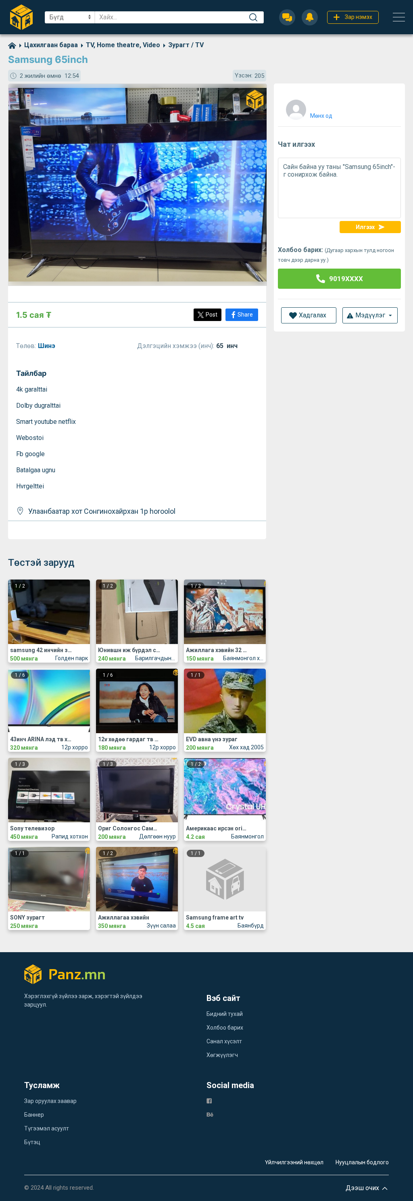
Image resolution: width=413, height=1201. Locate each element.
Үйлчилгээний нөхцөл (294, 1162)
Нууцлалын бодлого (362, 1162)
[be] (209, 1114)
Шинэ (47, 346)
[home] (12, 45)
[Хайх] (253, 17)
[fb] (209, 1100)
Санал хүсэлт (224, 1041)
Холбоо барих (224, 1027)
